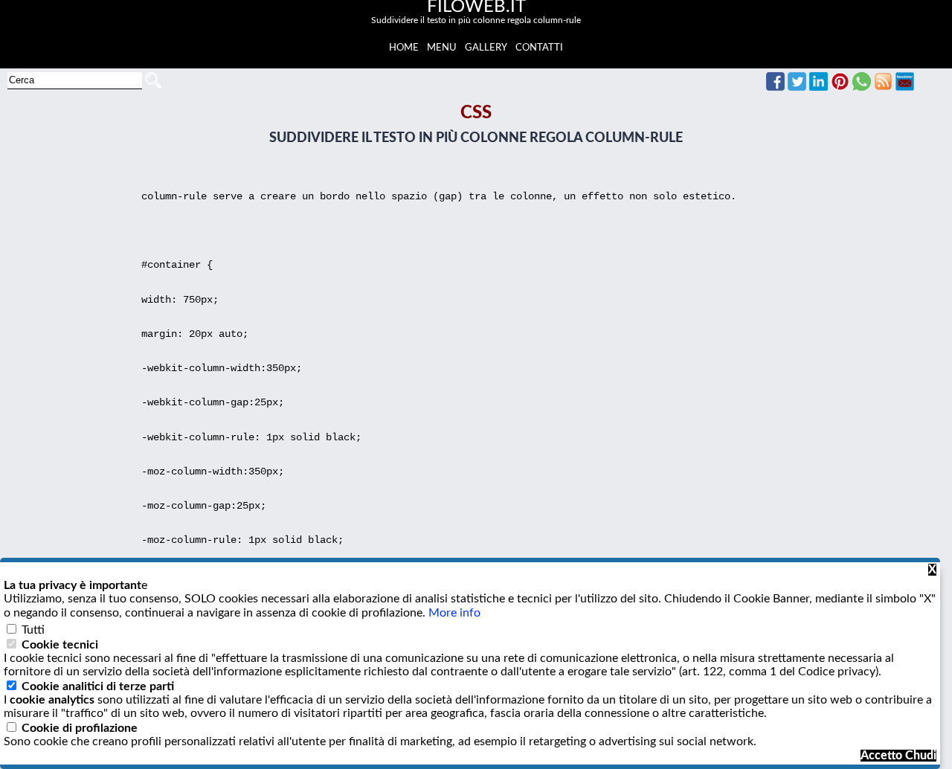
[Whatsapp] (861, 87)
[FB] (775, 87)
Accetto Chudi (898, 756)
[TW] (797, 87)
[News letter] (904, 87)
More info (454, 613)
